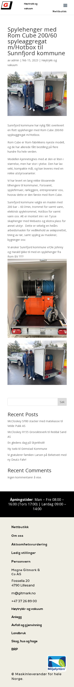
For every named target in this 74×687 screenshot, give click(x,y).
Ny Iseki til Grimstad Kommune (27, 449)
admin (15, 60)
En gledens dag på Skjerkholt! (26, 442)
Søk (62, 402)
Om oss (17, 536)
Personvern (21, 561)
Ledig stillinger (23, 553)
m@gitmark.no (23, 593)
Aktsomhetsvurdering (29, 544)
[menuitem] (28, 609)
